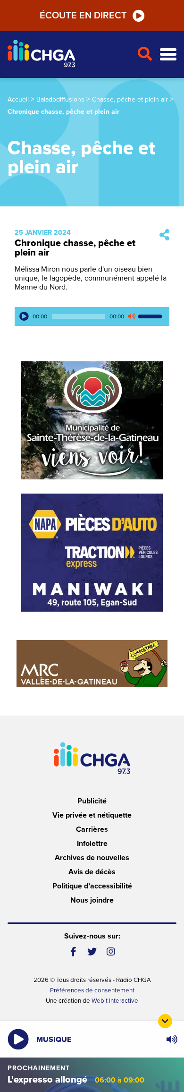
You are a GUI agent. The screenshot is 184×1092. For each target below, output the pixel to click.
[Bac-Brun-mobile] (92, 663)
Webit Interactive (115, 1001)
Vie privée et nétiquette (92, 815)
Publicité (92, 801)
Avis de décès (92, 872)
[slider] (151, 316)
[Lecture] (24, 316)
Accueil (18, 99)
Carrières (92, 829)
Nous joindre (92, 900)
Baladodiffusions (60, 99)
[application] (92, 316)
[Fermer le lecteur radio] (165, 1021)
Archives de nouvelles (92, 857)
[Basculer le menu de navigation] (168, 54)
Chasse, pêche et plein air (130, 99)
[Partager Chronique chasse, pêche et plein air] (164, 235)
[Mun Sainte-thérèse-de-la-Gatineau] (92, 420)
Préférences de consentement (92, 990)
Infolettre (92, 843)
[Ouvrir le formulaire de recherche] (144, 54)
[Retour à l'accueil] (68, 54)
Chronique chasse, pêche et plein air (75, 248)
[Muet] (131, 316)
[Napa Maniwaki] (92, 553)
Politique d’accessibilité (92, 886)
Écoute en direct (83, 15)
